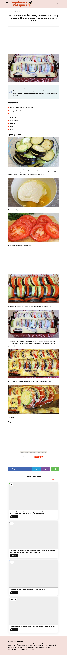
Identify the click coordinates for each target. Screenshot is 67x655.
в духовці (33, 452)
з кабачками (42, 452)
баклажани (25, 452)
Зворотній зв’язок (13, 649)
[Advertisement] (33, 40)
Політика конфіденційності (26, 649)
